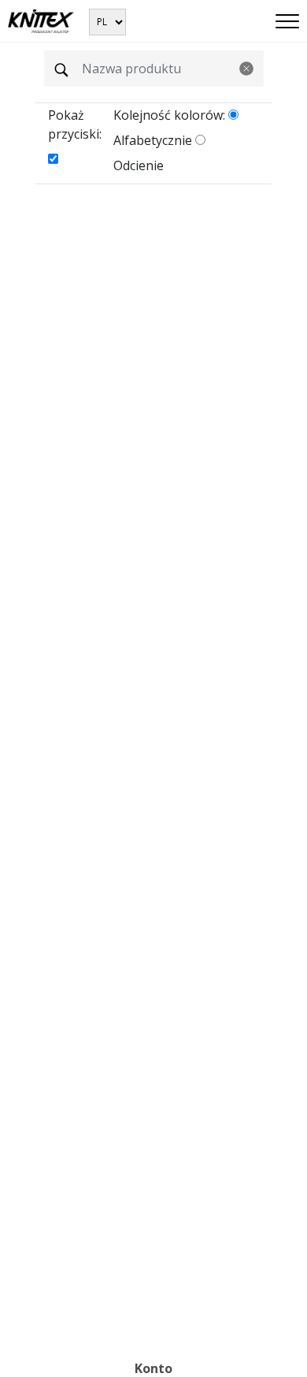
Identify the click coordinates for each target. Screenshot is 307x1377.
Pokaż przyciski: (75, 124)
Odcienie (138, 165)
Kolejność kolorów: (169, 115)
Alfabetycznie (152, 140)
